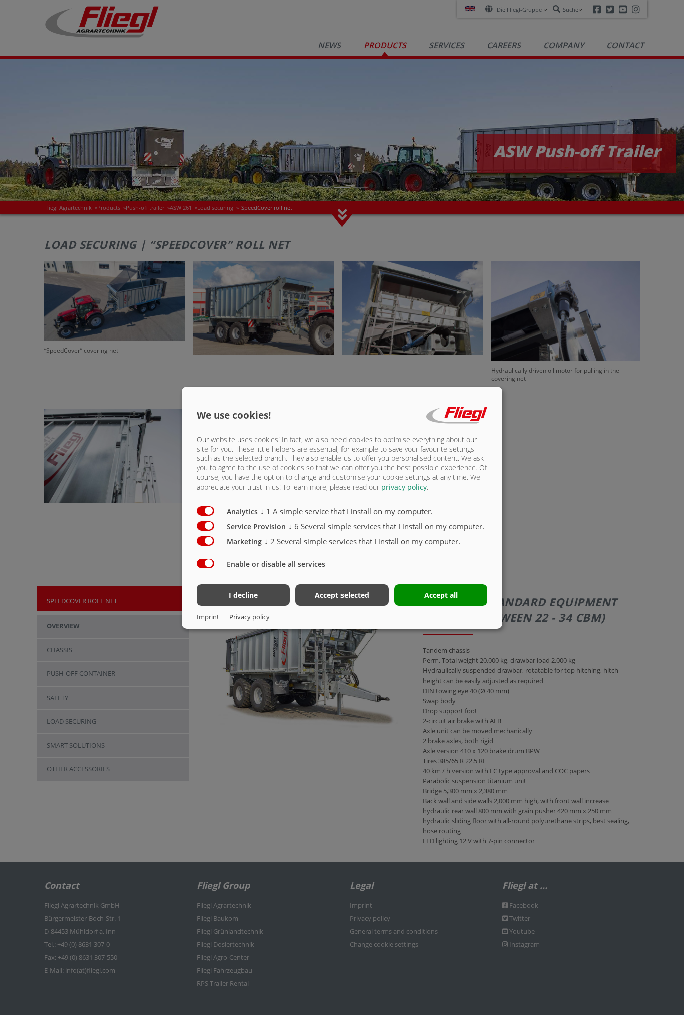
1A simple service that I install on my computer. (346, 511)
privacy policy (404, 487)
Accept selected (342, 595)
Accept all (441, 595)
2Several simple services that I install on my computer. (362, 541)
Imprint (208, 616)
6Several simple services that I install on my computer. (386, 526)
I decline (243, 595)
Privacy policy (249, 616)
